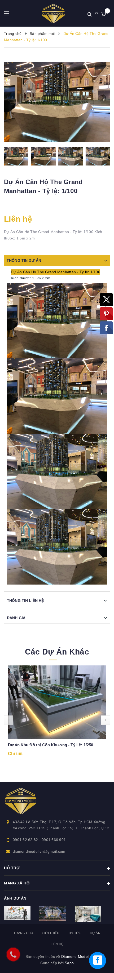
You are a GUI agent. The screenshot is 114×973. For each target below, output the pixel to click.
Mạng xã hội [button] (17, 883)
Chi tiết (15, 753)
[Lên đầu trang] (104, 937)
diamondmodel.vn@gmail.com (39, 851)
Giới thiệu (51, 933)
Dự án (95, 933)
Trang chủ (23, 933)
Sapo (69, 963)
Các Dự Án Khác (57, 651)
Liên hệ (57, 944)
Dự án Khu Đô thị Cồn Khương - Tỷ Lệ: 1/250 (50, 745)
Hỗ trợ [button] (12, 868)
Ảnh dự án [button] (15, 898)
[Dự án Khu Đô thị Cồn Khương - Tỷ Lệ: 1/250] (57, 702)
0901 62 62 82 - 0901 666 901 (39, 840)
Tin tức (74, 933)
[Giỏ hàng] (103, 14)
